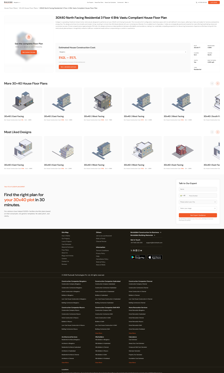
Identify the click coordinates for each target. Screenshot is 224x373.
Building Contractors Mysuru (70, 329)
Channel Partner (101, 241)
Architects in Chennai (68, 358)
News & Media (100, 265)
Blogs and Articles (67, 256)
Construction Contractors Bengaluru (72, 287)
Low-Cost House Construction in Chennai (140, 299)
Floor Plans (65, 250)
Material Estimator (68, 247)
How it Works (66, 236)
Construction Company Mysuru (70, 310)
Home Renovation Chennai (136, 318)
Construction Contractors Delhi (104, 314)
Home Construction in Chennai (137, 291)
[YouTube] (141, 250)
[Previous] (212, 83)
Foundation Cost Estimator (136, 358)
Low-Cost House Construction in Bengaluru (74, 299)
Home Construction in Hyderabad (104, 291)
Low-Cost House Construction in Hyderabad (107, 299)
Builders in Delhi (99, 321)
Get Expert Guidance (198, 215)
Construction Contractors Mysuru (71, 314)
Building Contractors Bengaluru (70, 303)
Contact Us (65, 261)
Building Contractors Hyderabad (104, 303)
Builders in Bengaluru (67, 295)
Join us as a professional (104, 236)
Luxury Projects (67, 241)
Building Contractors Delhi (102, 329)
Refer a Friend (100, 238)
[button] (181, 196)
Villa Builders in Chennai (102, 347)
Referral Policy (100, 262)
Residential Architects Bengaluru (71, 339)
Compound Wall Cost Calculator (138, 347)
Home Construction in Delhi (103, 318)
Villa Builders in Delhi (101, 354)
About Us (65, 253)
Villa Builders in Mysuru (101, 351)
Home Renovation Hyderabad (137, 314)
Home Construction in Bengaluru (71, 291)
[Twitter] (131, 250)
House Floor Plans (10, 8)
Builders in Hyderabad (101, 295)
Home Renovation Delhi (135, 325)
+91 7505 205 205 (136, 243)
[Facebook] (134, 250)
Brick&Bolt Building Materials (142, 235)
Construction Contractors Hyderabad (105, 287)
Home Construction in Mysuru (70, 318)
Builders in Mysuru (67, 321)
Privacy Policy (100, 253)
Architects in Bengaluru (68, 343)
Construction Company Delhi (103, 310)
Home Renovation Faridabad (137, 329)
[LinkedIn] (136, 250)
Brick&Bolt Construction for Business (145, 232)
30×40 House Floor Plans (28, 8)
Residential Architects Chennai (70, 354)
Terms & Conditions (102, 250)
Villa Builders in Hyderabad (102, 343)
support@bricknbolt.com (154, 243)
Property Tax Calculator (135, 354)
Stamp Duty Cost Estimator (136, 343)
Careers (64, 258)
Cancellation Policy (102, 259)
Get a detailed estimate (68, 67)
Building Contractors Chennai (137, 303)
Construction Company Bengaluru (71, 284)
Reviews (64, 264)
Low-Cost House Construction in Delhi (106, 325)
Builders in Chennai (134, 295)
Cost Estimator (66, 244)
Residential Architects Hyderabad (71, 347)
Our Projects (66, 238)
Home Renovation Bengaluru (137, 310)
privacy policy (198, 219)
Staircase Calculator (134, 351)
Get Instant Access (28, 52)
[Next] (218, 83)
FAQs (97, 256)
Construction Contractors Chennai (138, 287)
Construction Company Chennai (138, 284)
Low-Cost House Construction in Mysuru (73, 325)
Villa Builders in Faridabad (102, 358)
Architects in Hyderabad (69, 351)
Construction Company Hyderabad (105, 284)
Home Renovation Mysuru (136, 321)
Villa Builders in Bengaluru (102, 339)
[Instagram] (139, 250)
